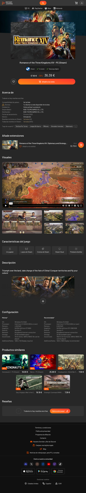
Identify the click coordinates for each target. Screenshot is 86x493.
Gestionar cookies (43, 479)
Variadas (26, 119)
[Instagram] (37, 464)
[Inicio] (7, 3)
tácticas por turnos (21, 126)
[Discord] (26, 464)
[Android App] (43, 471)
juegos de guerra (35, 126)
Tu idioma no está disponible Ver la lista (36, 105)
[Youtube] (49, 464)
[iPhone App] (28, 471)
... (75, 126)
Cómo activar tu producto (31, 107)
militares (45, 126)
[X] (31, 464)
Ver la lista (26, 102)
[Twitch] (54, 464)
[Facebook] (43, 464)
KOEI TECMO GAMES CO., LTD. (33, 109)
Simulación (27, 117)
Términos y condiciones (43, 428)
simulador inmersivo (57, 126)
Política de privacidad (43, 431)
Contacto (43, 438)
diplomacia (69, 126)
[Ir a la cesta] (76, 3)
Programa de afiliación (43, 435)
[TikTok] (60, 464)
